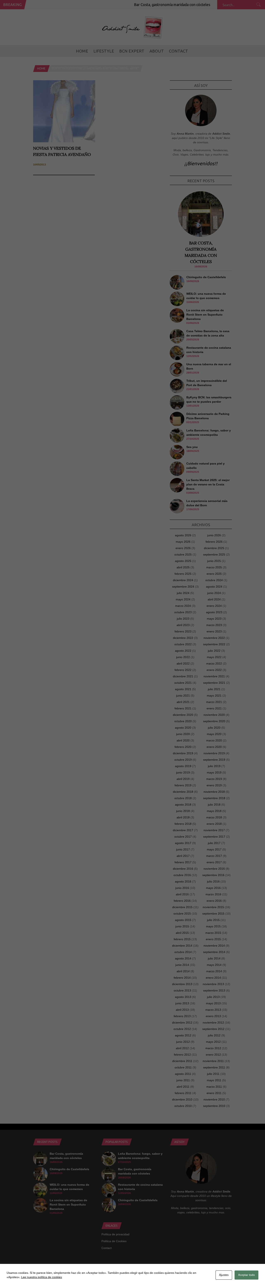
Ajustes (224, 1274)
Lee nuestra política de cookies (41, 1277)
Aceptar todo (246, 1274)
